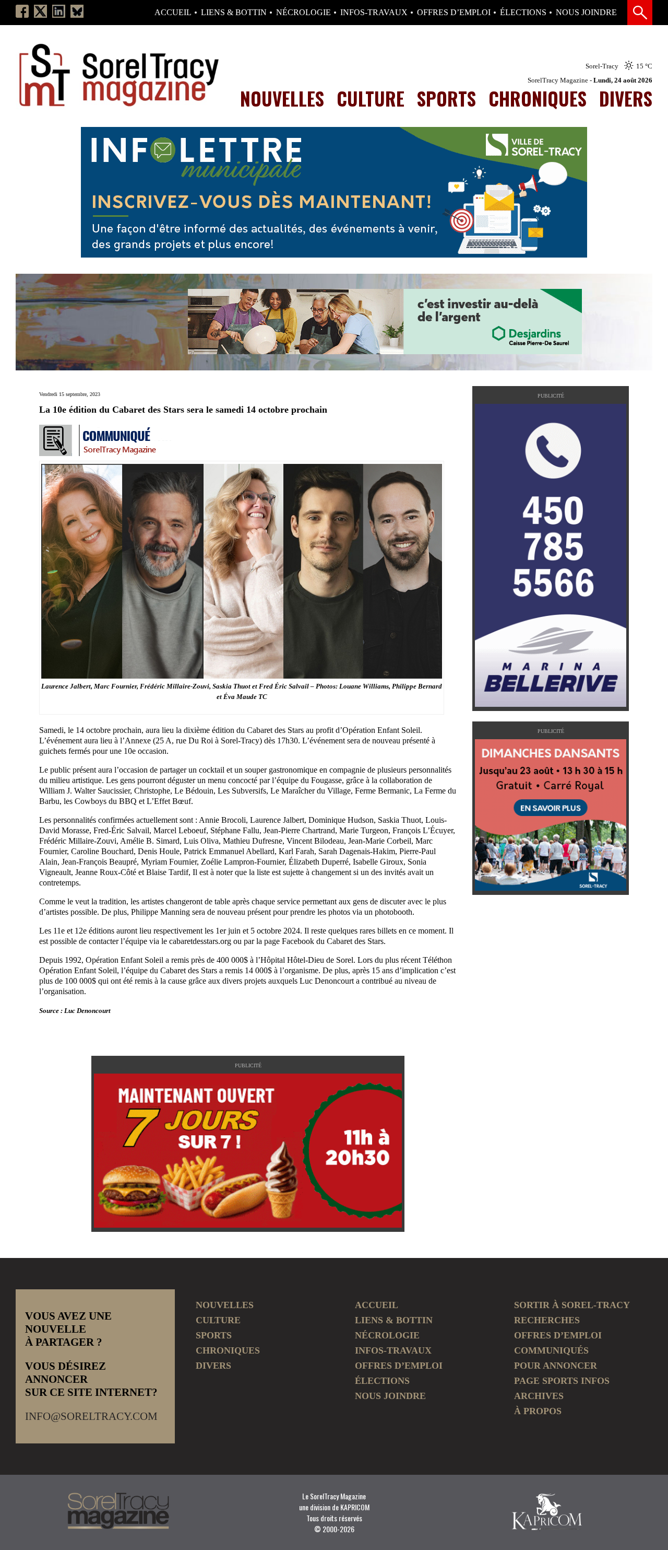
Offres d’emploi (454, 12)
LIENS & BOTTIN (234, 12)
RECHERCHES (547, 1320)
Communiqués (551, 1350)
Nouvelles (282, 98)
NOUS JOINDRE (586, 12)
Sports (446, 98)
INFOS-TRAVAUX (374, 12)
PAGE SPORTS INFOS (562, 1381)
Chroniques (537, 98)
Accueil (173, 12)
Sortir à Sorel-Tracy (572, 1305)
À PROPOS (538, 1411)
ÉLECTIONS (523, 12)
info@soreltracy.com (91, 1416)
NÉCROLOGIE (303, 12)
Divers (625, 98)
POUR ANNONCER (555, 1365)
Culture (370, 98)
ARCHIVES (539, 1396)
